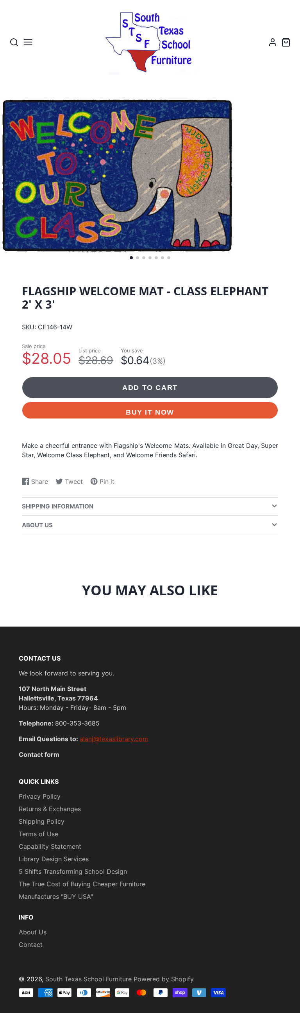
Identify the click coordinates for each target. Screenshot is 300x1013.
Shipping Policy (41, 821)
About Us (32, 932)
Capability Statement (50, 846)
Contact (31, 944)
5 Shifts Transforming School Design (73, 871)
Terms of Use (38, 834)
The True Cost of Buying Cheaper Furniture (82, 884)
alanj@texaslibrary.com (114, 739)
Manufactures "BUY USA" (56, 896)
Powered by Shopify (164, 979)
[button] (131, 257)
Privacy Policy (40, 796)
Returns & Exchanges (50, 809)
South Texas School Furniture (88, 979)
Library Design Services (54, 859)
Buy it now (150, 412)
